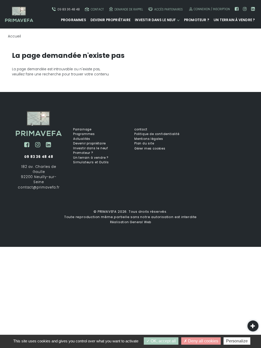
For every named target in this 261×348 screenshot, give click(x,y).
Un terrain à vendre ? (234, 20)
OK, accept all (163, 341)
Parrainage (82, 129)
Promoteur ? (196, 20)
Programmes (73, 20)
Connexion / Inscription (212, 9)
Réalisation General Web (130, 222)
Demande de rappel (128, 9)
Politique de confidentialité (156, 134)
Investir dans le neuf (155, 20)
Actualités (81, 139)
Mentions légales (148, 139)
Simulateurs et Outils (91, 162)
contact (140, 129)
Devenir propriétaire (110, 20)
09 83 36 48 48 (68, 9)
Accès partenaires (168, 9)
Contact (97, 9)
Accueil (14, 36)
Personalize (237, 341)
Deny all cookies (202, 341)
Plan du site (144, 143)
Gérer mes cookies (149, 148)
